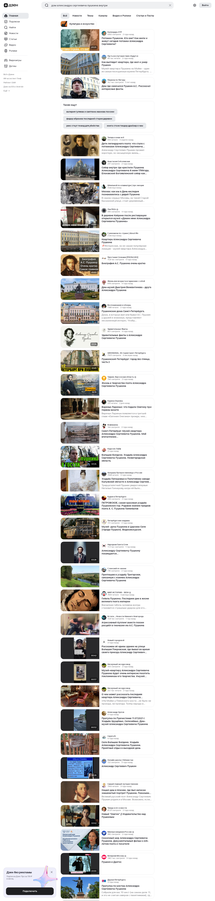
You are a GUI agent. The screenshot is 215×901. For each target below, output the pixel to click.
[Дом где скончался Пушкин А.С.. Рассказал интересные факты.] (80, 88)
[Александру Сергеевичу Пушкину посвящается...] (80, 552)
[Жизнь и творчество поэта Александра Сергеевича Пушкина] (80, 385)
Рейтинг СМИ (10, 82)
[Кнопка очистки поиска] (170, 5)
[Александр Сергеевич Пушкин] (80, 768)
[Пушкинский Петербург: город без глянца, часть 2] (80, 361)
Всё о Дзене (9, 74)
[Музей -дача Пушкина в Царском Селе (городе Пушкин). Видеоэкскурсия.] (80, 528)
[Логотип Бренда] (6, 5)
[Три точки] (151, 33)
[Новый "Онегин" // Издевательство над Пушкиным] (80, 816)
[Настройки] (194, 5)
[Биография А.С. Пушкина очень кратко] (80, 265)
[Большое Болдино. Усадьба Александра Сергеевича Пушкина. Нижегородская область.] (80, 457)
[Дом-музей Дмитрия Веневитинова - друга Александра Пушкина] (80, 289)
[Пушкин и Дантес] (80, 864)
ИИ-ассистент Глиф (12, 78)
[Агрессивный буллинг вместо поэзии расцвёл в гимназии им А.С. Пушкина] (80, 624)
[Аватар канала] (104, 33)
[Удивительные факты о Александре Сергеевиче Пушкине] (80, 337)
